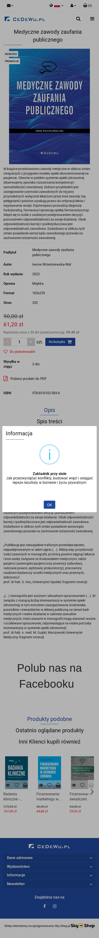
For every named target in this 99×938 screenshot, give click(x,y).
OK (49, 504)
